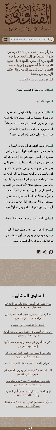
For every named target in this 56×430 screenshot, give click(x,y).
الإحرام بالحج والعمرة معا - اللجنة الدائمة (28, 363)
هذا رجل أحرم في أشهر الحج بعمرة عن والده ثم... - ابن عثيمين (28, 316)
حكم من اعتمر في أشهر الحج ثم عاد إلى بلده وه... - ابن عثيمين (28, 354)
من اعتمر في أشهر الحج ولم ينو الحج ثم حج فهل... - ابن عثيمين (28, 305)
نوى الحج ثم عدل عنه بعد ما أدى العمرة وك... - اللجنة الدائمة (28, 393)
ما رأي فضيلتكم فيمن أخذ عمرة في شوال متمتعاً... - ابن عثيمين (28, 403)
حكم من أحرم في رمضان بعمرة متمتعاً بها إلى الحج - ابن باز (28, 344)
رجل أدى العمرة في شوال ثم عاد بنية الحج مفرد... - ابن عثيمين (28, 333)
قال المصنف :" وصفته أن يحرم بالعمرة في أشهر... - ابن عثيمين (28, 372)
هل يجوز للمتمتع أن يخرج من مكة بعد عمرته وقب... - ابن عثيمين (28, 382)
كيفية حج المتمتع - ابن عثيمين (28, 325)
